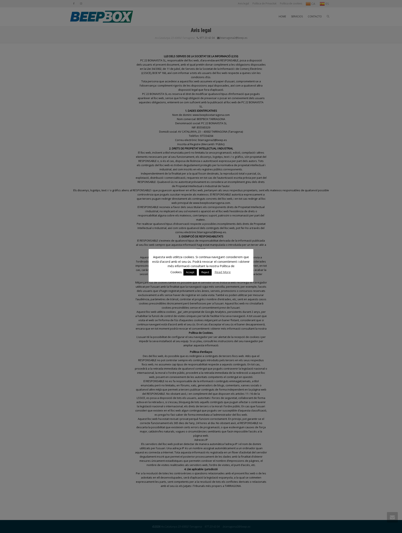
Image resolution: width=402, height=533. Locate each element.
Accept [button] (190, 272)
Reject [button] (205, 272)
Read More (223, 272)
